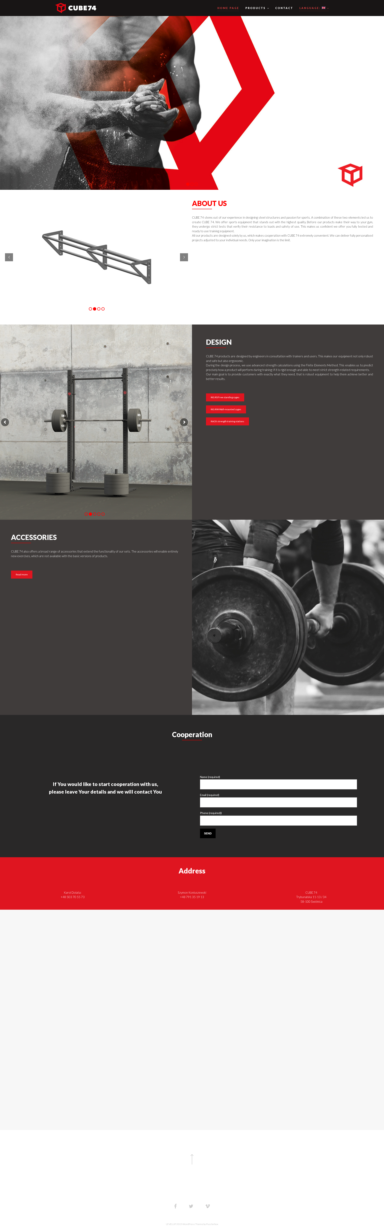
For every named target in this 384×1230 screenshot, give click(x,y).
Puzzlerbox (212, 1224)
